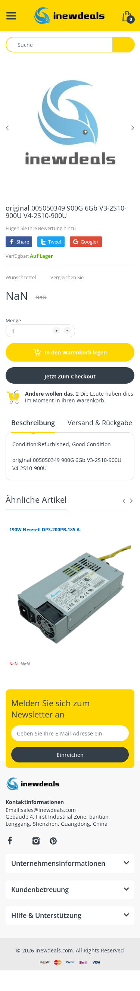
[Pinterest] (53, 841)
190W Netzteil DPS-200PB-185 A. (45, 529)
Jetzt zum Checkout (70, 376)
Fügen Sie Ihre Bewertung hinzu (41, 228)
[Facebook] (10, 841)
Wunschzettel (21, 277)
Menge (13, 320)
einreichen (70, 754)
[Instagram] (36, 841)
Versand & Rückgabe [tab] (100, 422)
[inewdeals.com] (70, 14)
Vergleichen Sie (67, 277)
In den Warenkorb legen (75, 352)
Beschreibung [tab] (33, 422)
